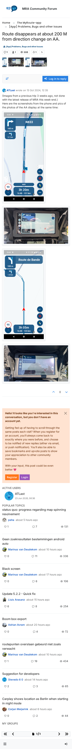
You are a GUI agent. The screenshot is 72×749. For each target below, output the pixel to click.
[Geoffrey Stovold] (4, 679)
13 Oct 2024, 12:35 (37, 90)
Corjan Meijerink (18, 709)
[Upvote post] (53, 392)
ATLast (11, 90)
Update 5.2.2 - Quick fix (19, 594)
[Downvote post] (66, 392)
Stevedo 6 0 (15, 679)
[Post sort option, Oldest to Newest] (7, 78)
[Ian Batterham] (4, 574)
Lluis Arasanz (16, 599)
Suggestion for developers (21, 674)
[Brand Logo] (11, 8)
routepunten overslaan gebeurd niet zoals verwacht (31, 646)
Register (12, 477)
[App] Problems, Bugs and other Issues (24, 46)
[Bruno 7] (4, 654)
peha (11, 520)
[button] (4, 744)
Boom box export (14, 619)
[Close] (65, 413)
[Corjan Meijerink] (4, 599)
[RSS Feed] (41, 52)
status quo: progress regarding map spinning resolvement (34, 512)
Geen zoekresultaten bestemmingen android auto (33, 541)
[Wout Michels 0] (4, 549)
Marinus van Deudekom (22, 549)
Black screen (11, 569)
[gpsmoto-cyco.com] (4, 709)
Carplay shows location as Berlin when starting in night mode (35, 701)
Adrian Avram (16, 624)
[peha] (4, 520)
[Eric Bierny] (4, 625)
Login (24, 477)
